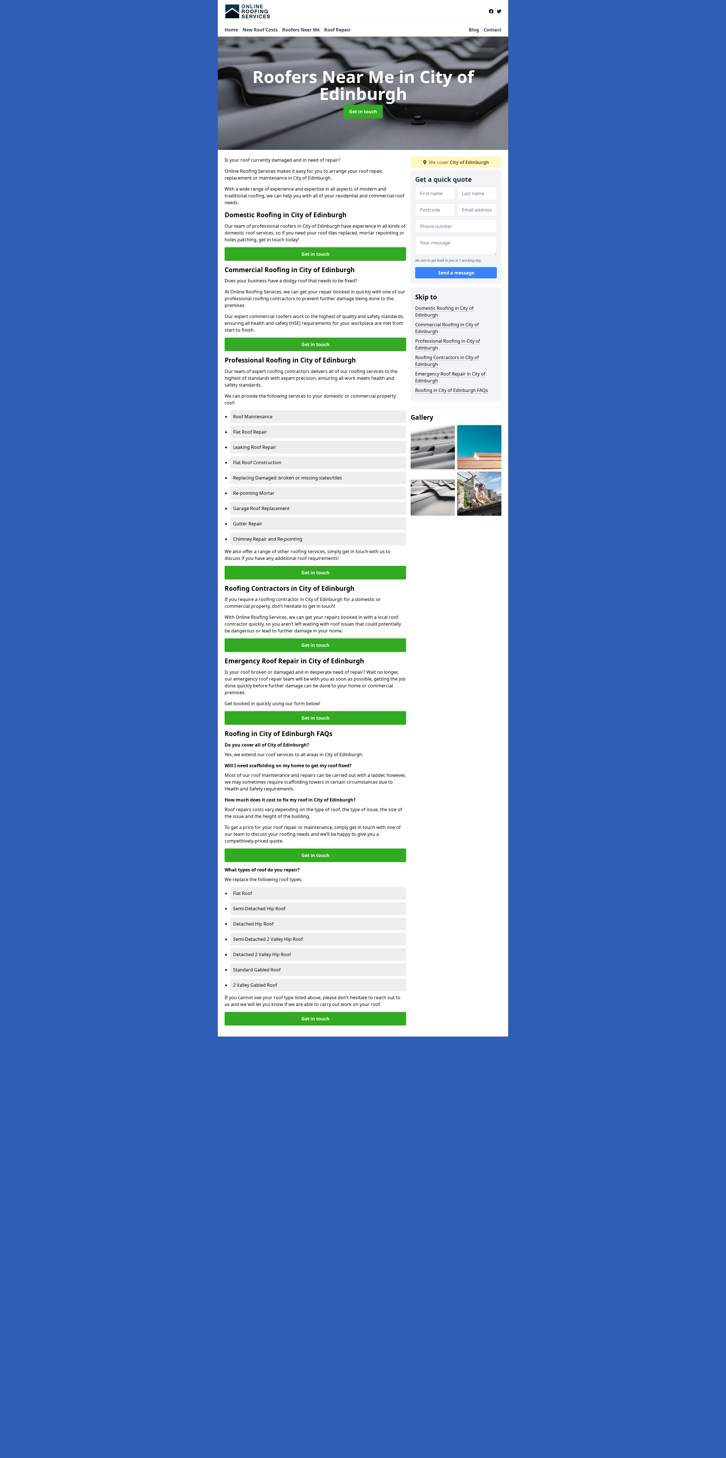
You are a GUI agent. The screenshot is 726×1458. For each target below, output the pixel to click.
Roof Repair (337, 30)
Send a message (456, 273)
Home (231, 30)
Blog (474, 30)
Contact (492, 30)
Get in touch (363, 111)
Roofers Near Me (301, 30)
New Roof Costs (260, 30)
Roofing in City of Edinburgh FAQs (451, 390)
